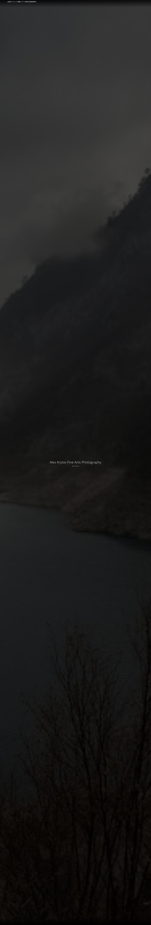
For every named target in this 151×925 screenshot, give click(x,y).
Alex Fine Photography (22, 1)
